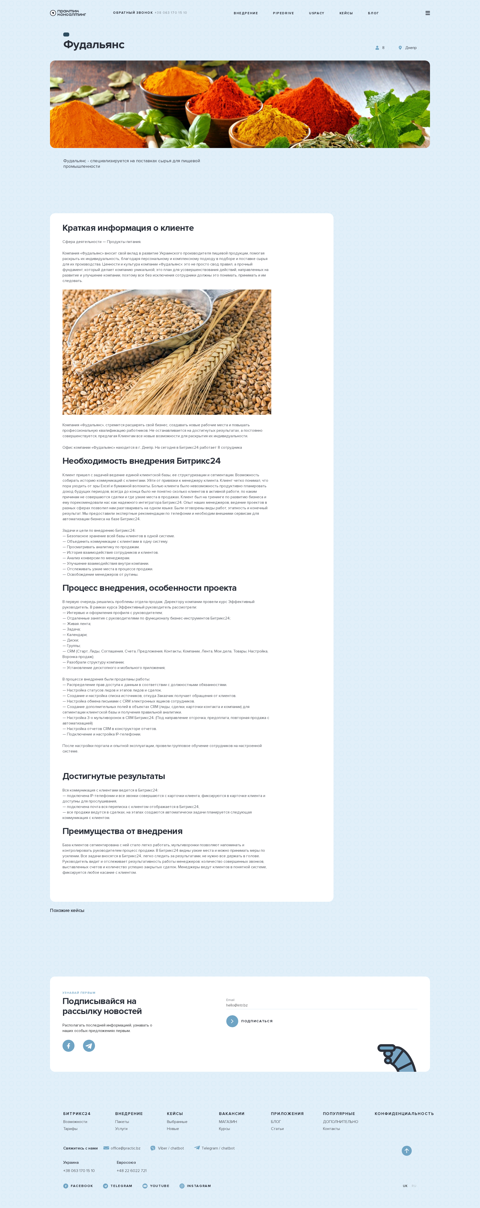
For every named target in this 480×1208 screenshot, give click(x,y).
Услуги (121, 1129)
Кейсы (346, 13)
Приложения (287, 1114)
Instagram (199, 1186)
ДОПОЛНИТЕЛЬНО (340, 1122)
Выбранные (177, 1122)
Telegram (121, 1186)
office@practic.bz (125, 1148)
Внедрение (246, 13)
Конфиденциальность (404, 1114)
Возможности (75, 1122)
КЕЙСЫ (175, 1114)
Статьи (277, 1129)
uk (405, 1186)
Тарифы (70, 1129)
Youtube (160, 1186)
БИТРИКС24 (77, 1114)
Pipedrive (283, 13)
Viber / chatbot (171, 1148)
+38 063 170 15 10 (171, 12)
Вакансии (231, 1114)
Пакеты (122, 1122)
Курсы (224, 1129)
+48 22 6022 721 (131, 1170)
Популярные (339, 1114)
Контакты (331, 1129)
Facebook (82, 1186)
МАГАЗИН (228, 1122)
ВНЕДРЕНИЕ (129, 1114)
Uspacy (316, 13)
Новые (173, 1129)
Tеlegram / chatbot (218, 1148)
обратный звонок (133, 12)
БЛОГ (276, 1122)
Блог (373, 13)
